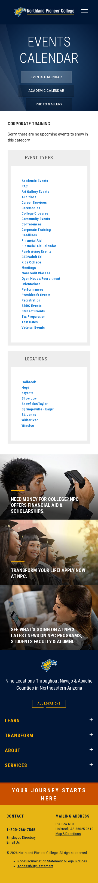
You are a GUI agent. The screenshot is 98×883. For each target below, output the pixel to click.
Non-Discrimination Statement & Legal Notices (52, 861)
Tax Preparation (33, 317)
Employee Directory (21, 838)
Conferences (32, 224)
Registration (31, 300)
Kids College (31, 262)
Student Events (33, 311)
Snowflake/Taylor (35, 404)
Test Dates (30, 322)
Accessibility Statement (35, 866)
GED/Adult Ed (32, 257)
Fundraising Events (36, 251)
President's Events (36, 295)
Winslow (28, 425)
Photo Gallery (49, 104)
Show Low (29, 398)
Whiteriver (30, 420)
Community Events (36, 219)
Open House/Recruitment (41, 278)
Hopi (25, 387)
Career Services (34, 202)
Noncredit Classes (36, 273)
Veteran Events (33, 327)
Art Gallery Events (35, 192)
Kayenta (27, 393)
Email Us (13, 842)
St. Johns (29, 415)
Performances (33, 289)
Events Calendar (46, 77)
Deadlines (29, 235)
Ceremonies (31, 208)
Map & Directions (68, 834)
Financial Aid (32, 240)
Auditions (29, 197)
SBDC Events (32, 306)
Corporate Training (36, 230)
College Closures (35, 213)
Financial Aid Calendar (39, 246)
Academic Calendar (46, 91)
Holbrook (29, 382)
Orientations (31, 284)
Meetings (29, 268)
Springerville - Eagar (38, 409)
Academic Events (35, 181)
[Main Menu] (84, 12)
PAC (25, 186)
